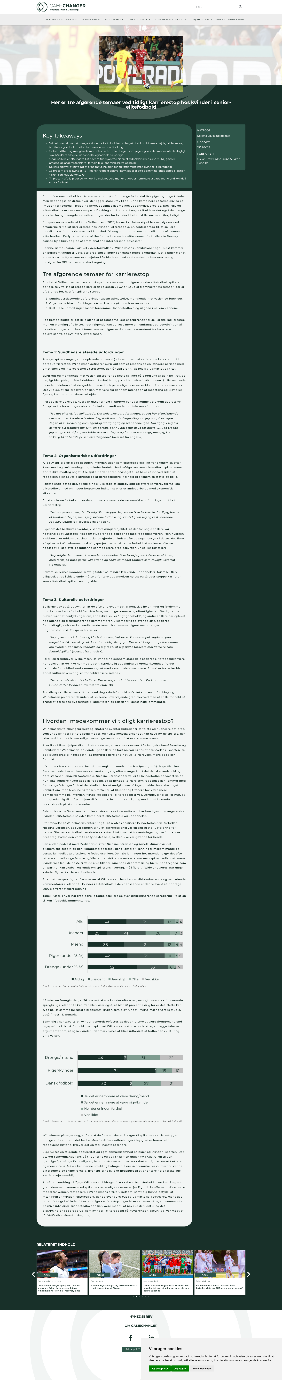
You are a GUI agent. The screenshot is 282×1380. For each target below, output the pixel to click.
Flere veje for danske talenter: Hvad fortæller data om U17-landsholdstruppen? (166, 1286)
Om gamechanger (141, 1326)
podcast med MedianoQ (77, 844)
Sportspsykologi (141, 19)
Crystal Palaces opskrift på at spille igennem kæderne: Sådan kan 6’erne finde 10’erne (219, 1288)
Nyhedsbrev (236, 19)
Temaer (220, 19)
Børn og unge (202, 19)
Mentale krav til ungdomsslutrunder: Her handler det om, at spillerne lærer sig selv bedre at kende (114, 1288)
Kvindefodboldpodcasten (159, 776)
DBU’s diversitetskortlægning (65, 888)
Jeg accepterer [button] (159, 1368)
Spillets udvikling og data (172, 19)
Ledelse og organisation (61, 19)
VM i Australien (151, 1156)
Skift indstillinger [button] (202, 1368)
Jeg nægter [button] (180, 1368)
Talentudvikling (91, 19)
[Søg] (240, 6)
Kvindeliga (81, 1161)
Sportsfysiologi (115, 19)
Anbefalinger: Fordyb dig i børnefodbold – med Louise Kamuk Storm (61, 1286)
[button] (33, 1274)
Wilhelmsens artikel (103, 1191)
